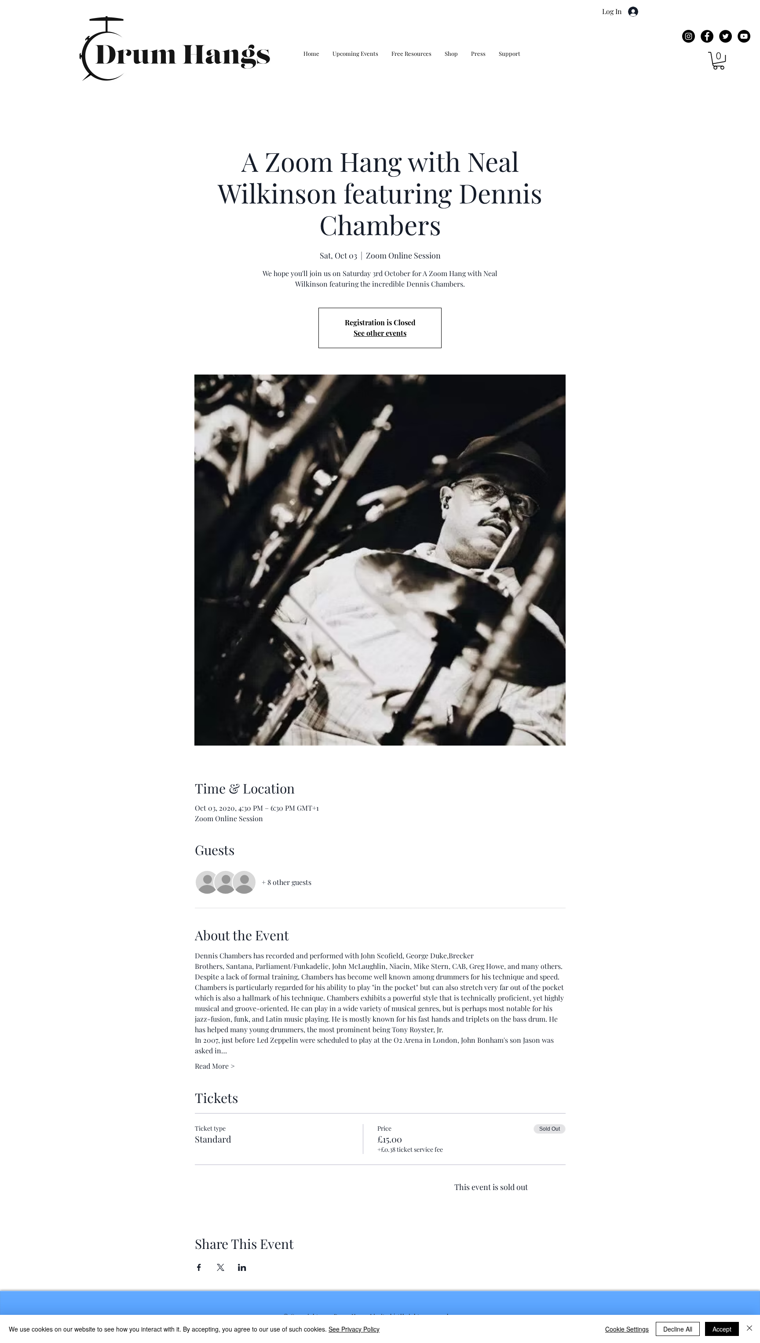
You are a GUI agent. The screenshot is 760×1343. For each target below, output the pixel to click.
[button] (718, 60)
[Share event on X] (220, 1267)
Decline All (677, 1329)
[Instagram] (688, 36)
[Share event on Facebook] (199, 1267)
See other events (380, 333)
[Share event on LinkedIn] (242, 1267)
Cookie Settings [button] (627, 1329)
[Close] (749, 1329)
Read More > (215, 1065)
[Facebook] (707, 36)
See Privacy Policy (354, 1329)
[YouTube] (744, 36)
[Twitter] (725, 36)
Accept (721, 1329)
